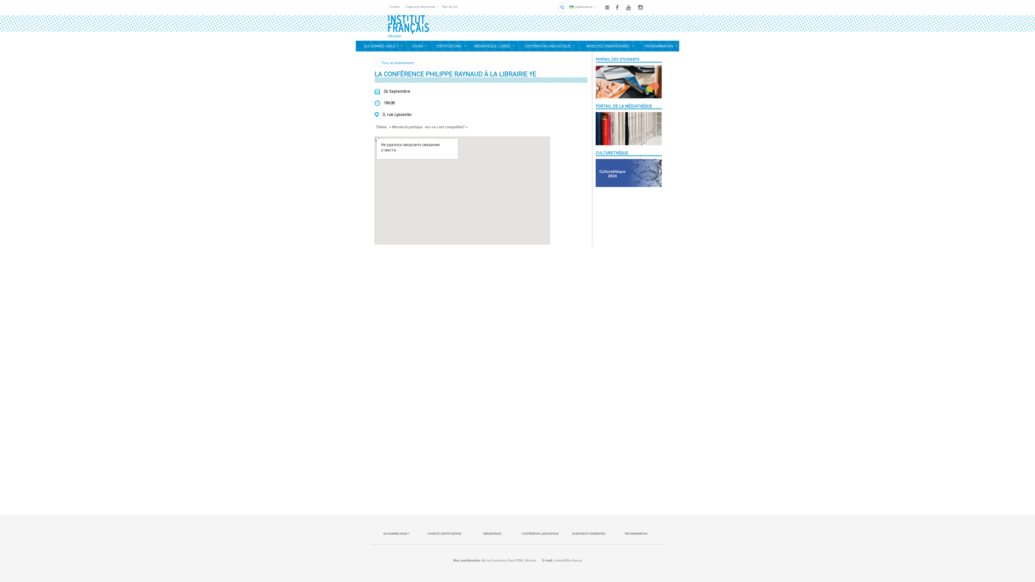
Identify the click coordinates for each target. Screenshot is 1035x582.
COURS (416, 46)
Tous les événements (397, 63)
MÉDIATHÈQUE (492, 533)
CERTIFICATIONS (447, 46)
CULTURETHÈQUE (612, 152)
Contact (394, 6)
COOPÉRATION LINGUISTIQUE (547, 46)
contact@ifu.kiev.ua (568, 560)
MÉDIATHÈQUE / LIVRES (492, 46)
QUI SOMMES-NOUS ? (380, 46)
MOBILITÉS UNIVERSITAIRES (607, 46)
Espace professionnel (420, 6)
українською (584, 6)
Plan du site (450, 6)
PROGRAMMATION (658, 46)
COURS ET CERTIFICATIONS (444, 533)
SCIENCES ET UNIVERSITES (588, 533)
